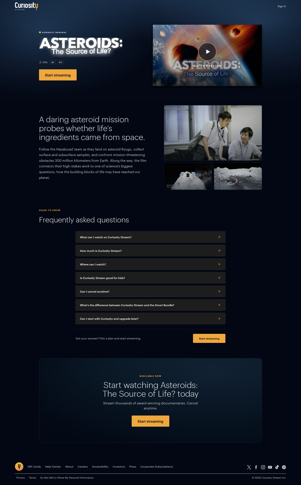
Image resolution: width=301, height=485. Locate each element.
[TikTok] (276, 467)
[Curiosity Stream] (26, 6)
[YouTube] (270, 467)
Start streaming (58, 74)
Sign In (282, 6)
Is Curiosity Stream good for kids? (102, 278)
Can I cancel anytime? (94, 291)
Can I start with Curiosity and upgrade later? (109, 318)
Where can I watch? (93, 264)
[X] (249, 467)
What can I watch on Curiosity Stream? (106, 237)
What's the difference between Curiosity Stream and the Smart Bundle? (127, 305)
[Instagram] (263, 467)
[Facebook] (256, 467)
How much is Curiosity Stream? (101, 251)
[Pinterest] (283, 467)
